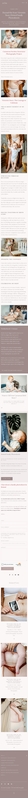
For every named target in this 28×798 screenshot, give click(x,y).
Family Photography (7, 762)
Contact (3, 767)
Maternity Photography (8, 758)
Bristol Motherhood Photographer (14, 21)
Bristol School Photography (10, 765)
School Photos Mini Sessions (10, 772)
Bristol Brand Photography (9, 770)
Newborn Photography (8, 760)
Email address (5, 527)
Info (2, 755)
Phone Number (5, 540)
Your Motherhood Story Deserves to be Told (13, 459)
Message (3, 547)
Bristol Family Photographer (14, 744)
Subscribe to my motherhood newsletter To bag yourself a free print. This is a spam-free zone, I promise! (13, 534)
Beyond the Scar (8, 23)
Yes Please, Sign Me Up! (8, 537)
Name (3, 520)
